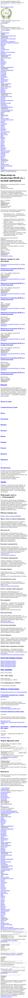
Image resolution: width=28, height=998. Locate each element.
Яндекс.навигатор (5, 797)
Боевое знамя (4, 88)
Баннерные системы (6, 103)
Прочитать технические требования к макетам (12, 654)
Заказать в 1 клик (5, 203)
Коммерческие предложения (8, 52)
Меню (2, 168)
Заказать (3, 7)
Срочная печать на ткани (7, 119)
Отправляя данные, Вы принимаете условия (13, 940)
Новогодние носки (5, 150)
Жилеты (3, 146)
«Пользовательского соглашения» (9, 940)
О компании (4, 40)
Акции (2, 46)
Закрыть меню (4, 37)
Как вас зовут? (4, 961)
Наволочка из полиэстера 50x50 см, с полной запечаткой (13, 344)
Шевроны (3, 90)
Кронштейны (4, 77)
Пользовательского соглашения (9, 757)
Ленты (2, 163)
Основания (3, 74)
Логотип (3, 141)
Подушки (3, 121)
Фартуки (3, 138)
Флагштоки (3, 71)
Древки (2, 78)
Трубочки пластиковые (6, 165)
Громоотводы (4, 81)
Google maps (4, 794)
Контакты (3, 53)
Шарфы (2, 112)
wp (1, 24)
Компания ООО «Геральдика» (8, 35)
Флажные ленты (5, 164)
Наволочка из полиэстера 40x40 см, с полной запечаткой (13, 284)
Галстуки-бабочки (5, 131)
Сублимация (4, 123)
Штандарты (4, 61)
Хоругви (3, 64)
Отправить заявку (5, 761)
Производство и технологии (8, 41)
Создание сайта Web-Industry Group (10, 812)
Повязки (3, 145)
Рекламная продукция (6, 93)
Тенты (2, 82)
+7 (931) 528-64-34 (5, 22)
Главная (3, 170)
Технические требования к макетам (10, 42)
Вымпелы (3, 63)
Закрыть (3, 34)
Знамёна (3, 89)
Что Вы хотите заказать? (7, 751)
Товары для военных (6, 83)
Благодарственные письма (11, 658)
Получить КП (4, 204)
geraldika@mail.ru (5, 32)
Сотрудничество (5, 49)
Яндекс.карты (4, 793)
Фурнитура (3, 158)
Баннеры (3, 99)
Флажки (3, 60)
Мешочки (3, 153)
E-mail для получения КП (7, 964)
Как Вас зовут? (4, 746)
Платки (2, 142)
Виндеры (3, 97)
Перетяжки (3, 104)
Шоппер (3, 125)
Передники (3, 133)
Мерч (2, 114)
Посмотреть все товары (7, 256)
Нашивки (3, 92)
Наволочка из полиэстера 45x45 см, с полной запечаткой (13, 329)
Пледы (2, 144)
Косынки (3, 156)
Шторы (2, 122)
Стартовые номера (5, 111)
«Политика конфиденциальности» (9, 996)
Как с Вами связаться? (7, 748)
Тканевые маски (5, 152)
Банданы (3, 127)
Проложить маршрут (6, 792)
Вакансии (3, 44)
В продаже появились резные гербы (12, 711)
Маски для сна (4, 134)
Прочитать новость (5, 707)
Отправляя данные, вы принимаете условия (13, 971)
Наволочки (3, 148)
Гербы (2, 66)
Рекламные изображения (7, 100)
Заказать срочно (9, 7)
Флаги (2, 59)
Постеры (3, 101)
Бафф (2, 136)
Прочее (2, 167)
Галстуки (3, 130)
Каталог (4, 385)
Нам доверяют (6, 670)
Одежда (3, 126)
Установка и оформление (7, 67)
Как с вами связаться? (6, 963)
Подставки (3, 73)
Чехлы (2, 157)
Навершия (3, 75)
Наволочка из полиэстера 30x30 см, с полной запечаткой (13, 269)
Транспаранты (4, 105)
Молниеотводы (4, 79)
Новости (3, 45)
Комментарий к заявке (6, 969)
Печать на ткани (5, 118)
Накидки (3, 149)
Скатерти (3, 154)
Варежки (3, 137)
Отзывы (3, 48)
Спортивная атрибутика (7, 107)
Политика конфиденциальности (9, 811)
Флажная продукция (6, 55)
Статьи (2, 50)
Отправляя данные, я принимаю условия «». (12, 756)
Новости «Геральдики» (10, 689)
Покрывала (3, 129)
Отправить (3, 957)
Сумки (2, 140)
